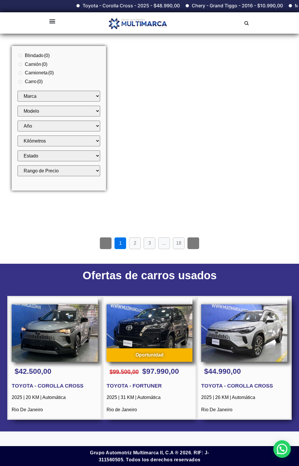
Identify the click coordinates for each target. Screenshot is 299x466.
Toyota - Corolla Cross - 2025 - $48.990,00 (123, 5)
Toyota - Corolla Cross (48, 386)
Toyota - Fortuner (134, 386)
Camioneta (39, 72)
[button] (52, 21)
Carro (34, 81)
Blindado (37, 55)
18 (180, 241)
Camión (36, 64)
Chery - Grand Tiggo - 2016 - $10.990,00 (229, 5)
